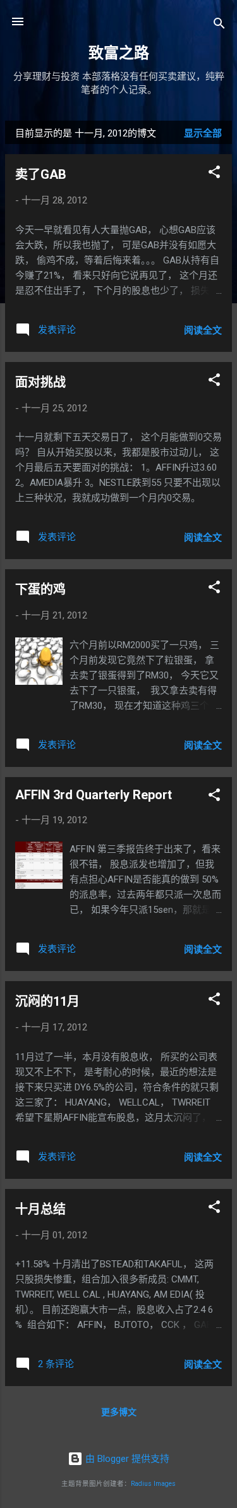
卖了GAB (40, 174)
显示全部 (203, 133)
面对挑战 (40, 382)
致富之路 (118, 53)
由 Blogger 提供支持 (126, 1458)
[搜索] (219, 25)
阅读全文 (203, 330)
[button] (214, 174)
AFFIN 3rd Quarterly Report (93, 794)
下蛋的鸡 (40, 589)
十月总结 (40, 1209)
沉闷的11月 (47, 1001)
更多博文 (119, 1412)
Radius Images (153, 1484)
